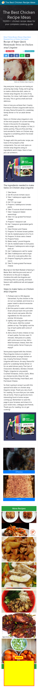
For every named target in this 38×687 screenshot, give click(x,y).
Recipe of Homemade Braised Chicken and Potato (17, 548)
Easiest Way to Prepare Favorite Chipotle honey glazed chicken (19, 458)
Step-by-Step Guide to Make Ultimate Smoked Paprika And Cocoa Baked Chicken (17, 625)
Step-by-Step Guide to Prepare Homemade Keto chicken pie (19, 486)
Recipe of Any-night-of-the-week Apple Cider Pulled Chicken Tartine (18, 523)
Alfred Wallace (10, 51)
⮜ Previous (19, 472)
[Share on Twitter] (6, 55)
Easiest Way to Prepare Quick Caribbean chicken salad (18, 574)
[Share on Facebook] (11, 55)
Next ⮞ (19, 499)
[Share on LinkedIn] (16, 55)
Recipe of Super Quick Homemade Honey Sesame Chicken (18, 599)
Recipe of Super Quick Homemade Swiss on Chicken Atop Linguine (17, 38)
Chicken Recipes (12, 37)
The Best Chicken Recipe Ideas (20, 2)
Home (5, 37)
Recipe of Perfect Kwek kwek (19, 650)
